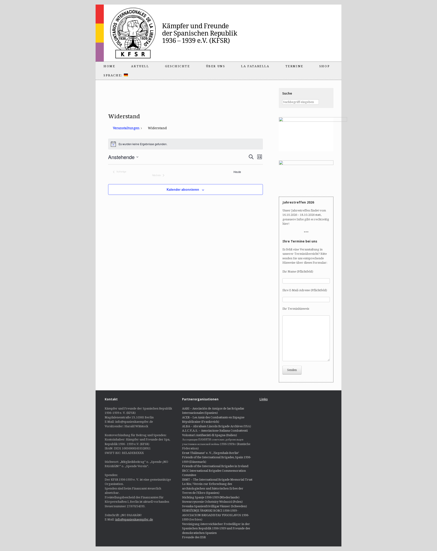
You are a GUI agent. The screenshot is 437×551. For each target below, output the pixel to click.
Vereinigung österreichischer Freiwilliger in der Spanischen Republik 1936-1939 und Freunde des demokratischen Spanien (216, 528)
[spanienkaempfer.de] (177, 33)
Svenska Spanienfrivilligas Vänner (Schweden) (214, 506)
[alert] (185, 144)
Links (263, 399)
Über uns (215, 66)
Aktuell (140, 66)
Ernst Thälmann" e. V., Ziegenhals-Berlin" (210, 453)
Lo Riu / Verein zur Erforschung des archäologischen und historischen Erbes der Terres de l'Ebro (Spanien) (212, 488)
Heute (237, 172)
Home (109, 66)
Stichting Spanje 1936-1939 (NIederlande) (210, 497)
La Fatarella (255, 66)
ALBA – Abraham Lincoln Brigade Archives (212, 426)
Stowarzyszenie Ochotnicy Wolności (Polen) (212, 501)
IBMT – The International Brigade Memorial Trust (217, 479)
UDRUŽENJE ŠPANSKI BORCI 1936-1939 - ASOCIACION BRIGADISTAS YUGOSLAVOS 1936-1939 (215, 515)
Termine (294, 66)
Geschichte (177, 66)
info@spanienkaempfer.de (134, 519)
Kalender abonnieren (183, 189)
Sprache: (114, 75)
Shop (324, 66)
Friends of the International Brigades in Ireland (215, 466)
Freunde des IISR (194, 537)
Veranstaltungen (126, 128)
